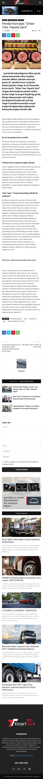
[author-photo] (21, 368)
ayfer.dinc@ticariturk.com (24, 755)
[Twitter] (9, 35)
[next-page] (6, 416)
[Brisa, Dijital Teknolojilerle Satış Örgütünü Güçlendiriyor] (21, 527)
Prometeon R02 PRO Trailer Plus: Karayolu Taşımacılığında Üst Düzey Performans (19, 687)
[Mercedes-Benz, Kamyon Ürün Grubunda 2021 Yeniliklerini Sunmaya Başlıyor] (21, 634)
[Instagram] (19, 769)
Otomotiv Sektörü (21, 17)
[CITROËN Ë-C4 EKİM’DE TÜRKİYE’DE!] (21, 600)
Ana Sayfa (5, 17)
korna (25, 318)
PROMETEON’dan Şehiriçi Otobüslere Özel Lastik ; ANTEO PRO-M (21, 579)
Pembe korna (32, 318)
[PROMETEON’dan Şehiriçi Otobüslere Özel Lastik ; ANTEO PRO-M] (21, 565)
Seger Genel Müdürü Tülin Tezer (16, 321)
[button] (3, 2)
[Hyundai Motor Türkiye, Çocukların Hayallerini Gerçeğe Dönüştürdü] (7, 408)
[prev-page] (3, 416)
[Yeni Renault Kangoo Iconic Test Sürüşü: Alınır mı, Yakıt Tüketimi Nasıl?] (7, 389)
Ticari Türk (20, 20)
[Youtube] (30, 769)
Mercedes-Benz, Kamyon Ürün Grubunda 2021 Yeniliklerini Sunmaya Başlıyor (20, 647)
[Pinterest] (13, 35)
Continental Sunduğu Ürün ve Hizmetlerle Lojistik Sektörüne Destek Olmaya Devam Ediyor (11, 348)
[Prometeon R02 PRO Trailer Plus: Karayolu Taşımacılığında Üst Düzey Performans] (21, 672)
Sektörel (12, 17)
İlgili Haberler (14, 381)
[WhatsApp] (18, 35)
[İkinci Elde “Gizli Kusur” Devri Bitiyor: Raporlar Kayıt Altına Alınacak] (7, 398)
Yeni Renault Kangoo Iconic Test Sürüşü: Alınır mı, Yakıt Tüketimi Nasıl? (25, 389)
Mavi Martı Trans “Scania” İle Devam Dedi (31, 346)
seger (4, 321)
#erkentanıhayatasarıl (16, 318)
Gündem (7, 30)
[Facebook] (4, 35)
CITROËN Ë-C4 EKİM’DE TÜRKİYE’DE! (19, 610)
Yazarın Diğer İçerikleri (26, 381)
